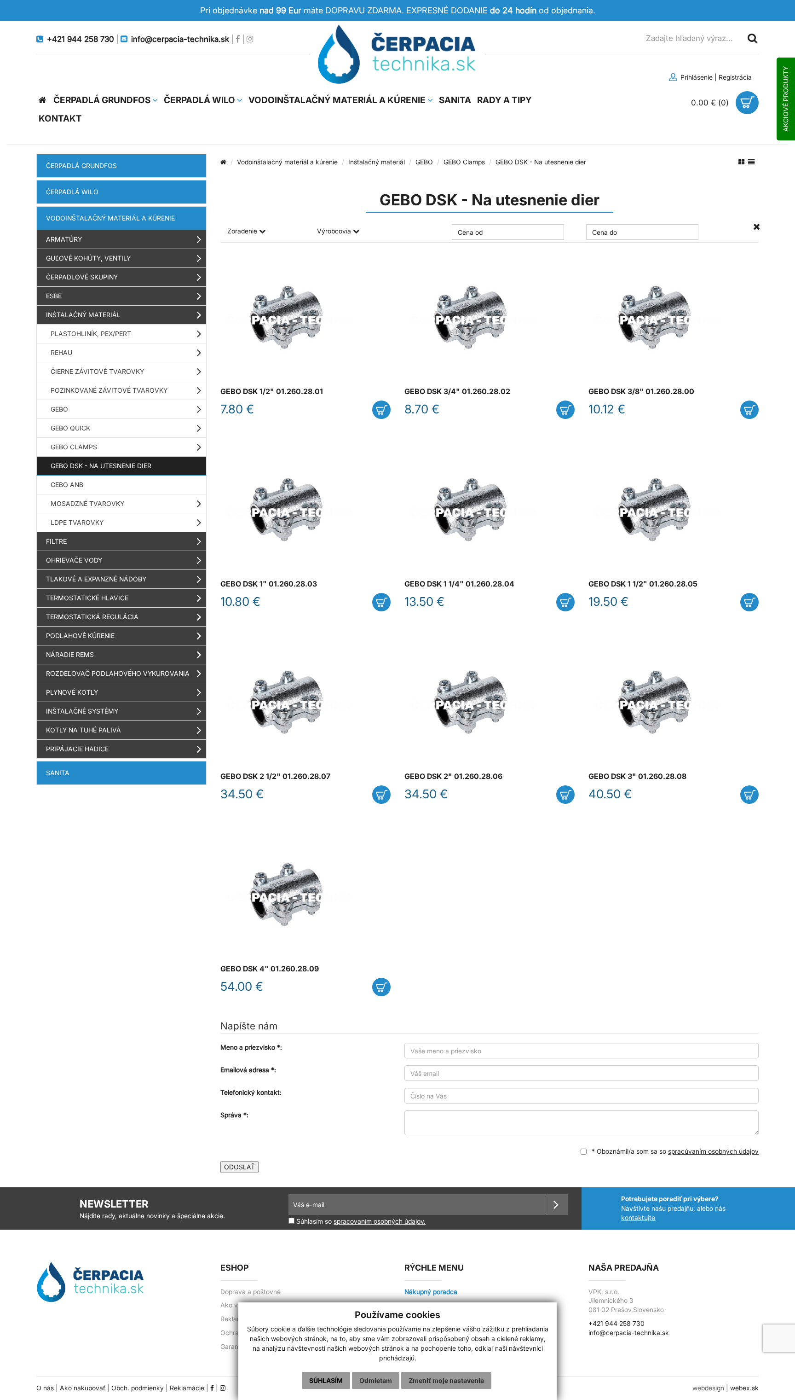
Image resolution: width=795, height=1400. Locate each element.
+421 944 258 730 (616, 1323)
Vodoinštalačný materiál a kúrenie (110, 218)
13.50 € (424, 601)
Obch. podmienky (137, 1388)
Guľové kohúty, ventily (88, 258)
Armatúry (64, 239)
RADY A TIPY (504, 100)
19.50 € (608, 601)
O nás (45, 1388)
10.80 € (240, 601)
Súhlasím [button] (326, 1380)
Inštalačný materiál (83, 315)
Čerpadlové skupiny (82, 277)
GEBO (59, 409)
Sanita (57, 773)
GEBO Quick (70, 428)
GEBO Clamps (74, 447)
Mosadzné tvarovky (87, 503)
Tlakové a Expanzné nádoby (96, 579)
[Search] (752, 38)
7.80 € (237, 409)
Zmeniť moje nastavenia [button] (446, 1380)
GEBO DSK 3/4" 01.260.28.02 (457, 391)
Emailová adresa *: (248, 1070)
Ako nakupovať (82, 1388)
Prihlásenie (696, 77)
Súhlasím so (360, 1221)
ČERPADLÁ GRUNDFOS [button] (102, 100)
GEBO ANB (67, 484)
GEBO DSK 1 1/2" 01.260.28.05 (642, 584)
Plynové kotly (72, 692)
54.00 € (241, 986)
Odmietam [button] (375, 1380)
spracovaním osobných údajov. (380, 1221)
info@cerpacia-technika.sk (628, 1332)
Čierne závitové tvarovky (97, 371)
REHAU (61, 352)
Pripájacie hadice (77, 749)
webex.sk (744, 1388)
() (711, 102)
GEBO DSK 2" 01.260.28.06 (453, 776)
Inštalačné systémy (82, 711)
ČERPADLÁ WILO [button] (200, 100)
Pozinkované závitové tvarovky (109, 390)
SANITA (455, 100)
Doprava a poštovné (250, 1291)
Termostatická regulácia (92, 617)
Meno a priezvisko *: (251, 1047)
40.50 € (610, 794)
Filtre (56, 541)
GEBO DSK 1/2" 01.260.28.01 (271, 391)
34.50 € (242, 794)
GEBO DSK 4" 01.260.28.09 (269, 968)
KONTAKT (60, 118)
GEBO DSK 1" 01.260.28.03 (268, 584)
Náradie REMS (70, 654)
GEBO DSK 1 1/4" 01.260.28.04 (459, 584)
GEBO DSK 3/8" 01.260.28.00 (641, 391)
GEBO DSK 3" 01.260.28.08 (637, 776)
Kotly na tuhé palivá (83, 730)
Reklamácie (187, 1388)
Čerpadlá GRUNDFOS (81, 165)
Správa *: (234, 1115)
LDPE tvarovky (77, 522)
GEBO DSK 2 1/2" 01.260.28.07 (275, 776)
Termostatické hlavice (87, 598)
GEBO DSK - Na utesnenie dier (101, 466)
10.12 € (606, 409)
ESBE (54, 296)
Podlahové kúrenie (80, 635)
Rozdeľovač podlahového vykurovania (118, 673)
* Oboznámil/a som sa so (674, 1151)
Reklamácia (237, 1319)
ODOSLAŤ (239, 1167)
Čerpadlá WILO (72, 192)
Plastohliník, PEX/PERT (91, 333)
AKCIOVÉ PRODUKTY (785, 99)
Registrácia (735, 77)
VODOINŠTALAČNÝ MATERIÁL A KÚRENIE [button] (337, 100)
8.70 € (421, 409)
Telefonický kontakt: (251, 1092)
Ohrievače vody (74, 560)
